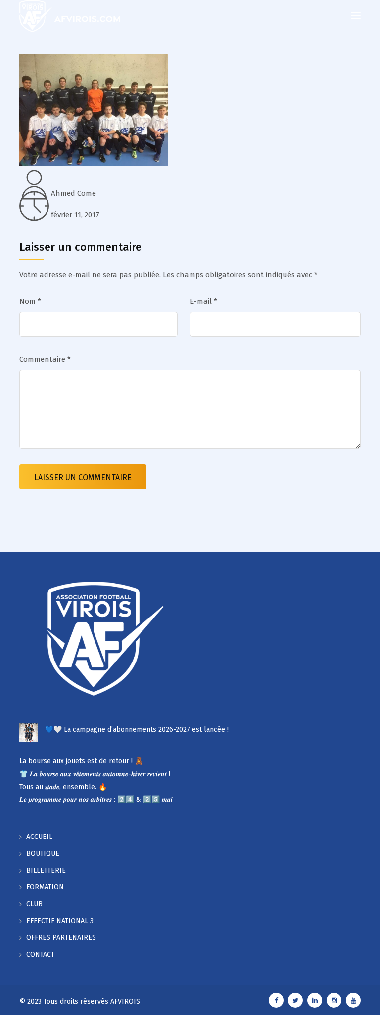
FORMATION (45, 887)
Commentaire (45, 359)
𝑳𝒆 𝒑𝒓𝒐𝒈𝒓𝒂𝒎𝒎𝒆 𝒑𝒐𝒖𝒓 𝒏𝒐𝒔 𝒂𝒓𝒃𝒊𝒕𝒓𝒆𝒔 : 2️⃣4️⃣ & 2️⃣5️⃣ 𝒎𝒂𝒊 (96, 799)
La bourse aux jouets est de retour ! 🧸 (81, 761)
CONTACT (40, 954)
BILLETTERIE (46, 870)
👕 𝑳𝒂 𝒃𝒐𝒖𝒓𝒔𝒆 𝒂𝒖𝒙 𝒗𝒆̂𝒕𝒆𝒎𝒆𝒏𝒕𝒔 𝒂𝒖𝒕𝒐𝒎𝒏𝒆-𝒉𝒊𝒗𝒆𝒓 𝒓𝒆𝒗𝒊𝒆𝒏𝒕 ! (94, 774)
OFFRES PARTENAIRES (61, 937)
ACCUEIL (39, 837)
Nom (30, 301)
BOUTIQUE (42, 853)
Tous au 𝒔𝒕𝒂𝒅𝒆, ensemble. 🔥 (63, 787)
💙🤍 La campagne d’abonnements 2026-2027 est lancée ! (137, 729)
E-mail (203, 301)
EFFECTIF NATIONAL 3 (60, 921)
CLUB (34, 904)
